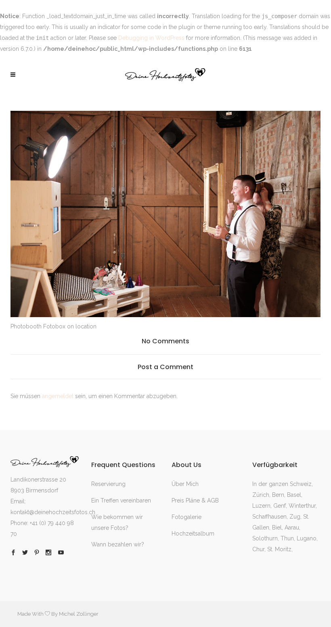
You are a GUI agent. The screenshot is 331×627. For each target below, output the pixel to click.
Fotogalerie (186, 517)
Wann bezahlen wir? (117, 544)
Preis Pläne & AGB (195, 500)
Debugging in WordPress (151, 38)
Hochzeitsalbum (193, 533)
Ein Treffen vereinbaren (121, 500)
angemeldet (57, 396)
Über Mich (185, 484)
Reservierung (108, 484)
